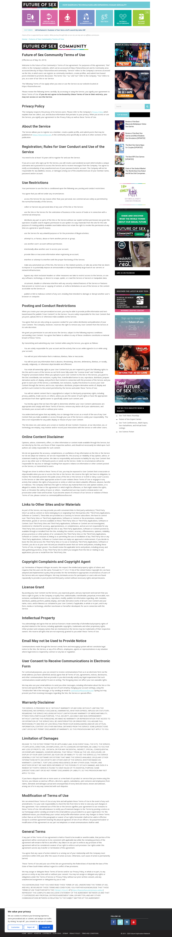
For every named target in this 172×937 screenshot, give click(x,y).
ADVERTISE (37, 933)
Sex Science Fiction (126, 431)
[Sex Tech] (104, 18)
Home (24, 39)
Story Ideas (57, 933)
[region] (30, 920)
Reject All (30, 927)
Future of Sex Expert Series (130, 419)
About (30, 933)
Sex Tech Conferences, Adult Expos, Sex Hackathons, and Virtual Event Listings (133, 425)
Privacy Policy (75, 933)
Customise (15, 927)
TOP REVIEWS (122, 115)
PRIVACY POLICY (61, 890)
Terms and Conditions (90, 933)
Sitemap (65, 933)
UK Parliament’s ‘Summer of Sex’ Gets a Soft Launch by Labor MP (60, 30)
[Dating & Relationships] (123, 18)
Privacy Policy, (98, 112)
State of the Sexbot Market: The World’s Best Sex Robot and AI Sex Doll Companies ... (135, 171)
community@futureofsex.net (82, 690)
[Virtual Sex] (49, 18)
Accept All (46, 927)
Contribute (46, 933)
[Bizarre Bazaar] (141, 18)
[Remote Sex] (30, 18)
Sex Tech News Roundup (129, 415)
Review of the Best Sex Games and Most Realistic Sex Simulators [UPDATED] (135, 135)
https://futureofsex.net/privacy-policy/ (87, 890)
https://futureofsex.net (42, 135)
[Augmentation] (86, 18)
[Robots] (67, 18)
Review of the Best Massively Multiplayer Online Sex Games (135, 124)
